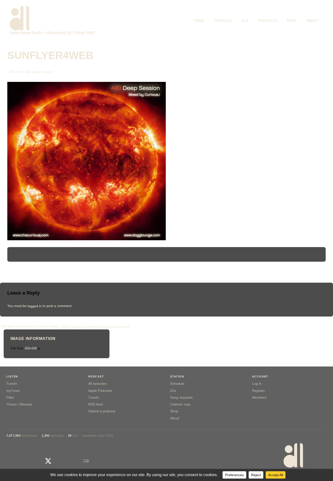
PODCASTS (267, 21)
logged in (35, 306)
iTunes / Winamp (19, 404)
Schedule (177, 383)
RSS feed (95, 404)
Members (259, 397)
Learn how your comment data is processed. (95, 326)
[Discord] (111, 460)
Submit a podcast (101, 411)
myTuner (13, 391)
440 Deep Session (39, 72)
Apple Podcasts (100, 391)
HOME (199, 21)
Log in (257, 383)
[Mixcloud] (73, 460)
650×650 (31, 348)
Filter (10, 397)
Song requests (181, 397)
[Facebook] (35, 460)
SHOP (291, 21)
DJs (173, 391)
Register (258, 391)
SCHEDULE (223, 21)
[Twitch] (98, 460)
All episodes (97, 383)
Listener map (180, 404)
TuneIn (11, 383)
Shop (174, 411)
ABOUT (312, 21)
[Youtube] (60, 460)
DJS (245, 21)
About (174, 418)
